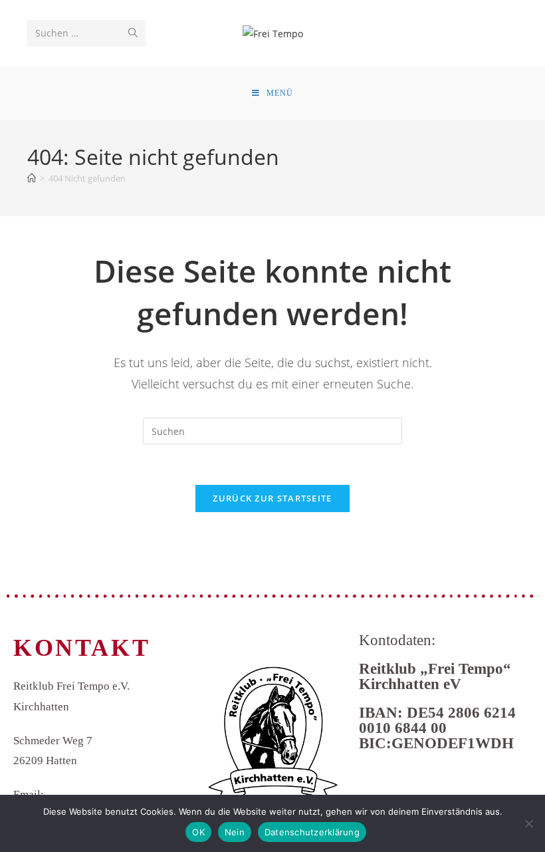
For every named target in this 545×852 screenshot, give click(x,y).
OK (198, 832)
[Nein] (528, 823)
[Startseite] (31, 178)
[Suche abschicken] (133, 33)
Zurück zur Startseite (272, 498)
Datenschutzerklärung (312, 832)
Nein (235, 832)
